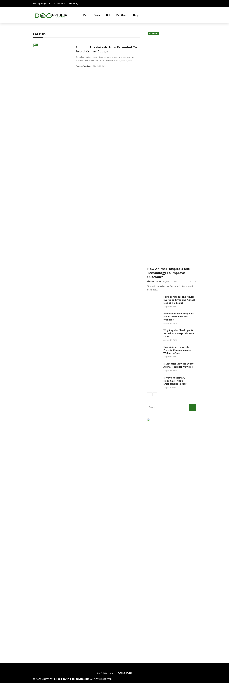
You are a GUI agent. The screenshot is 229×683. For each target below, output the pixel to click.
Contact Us (59, 3)
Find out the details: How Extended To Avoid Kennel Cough (106, 49)
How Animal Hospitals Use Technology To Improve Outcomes (168, 273)
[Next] (155, 394)
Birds (97, 15)
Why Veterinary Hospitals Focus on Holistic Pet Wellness (178, 316)
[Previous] (149, 394)
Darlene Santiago (83, 66)
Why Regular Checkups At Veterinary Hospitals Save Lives (178, 333)
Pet (85, 15)
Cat (108, 15)
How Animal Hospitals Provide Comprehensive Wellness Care (177, 350)
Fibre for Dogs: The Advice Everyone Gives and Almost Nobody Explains (179, 299)
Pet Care (121, 15)
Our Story (73, 3)
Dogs (136, 15)
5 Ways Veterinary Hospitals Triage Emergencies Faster (174, 380)
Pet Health (153, 33)
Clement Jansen (154, 281)
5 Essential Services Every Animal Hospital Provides (178, 365)
